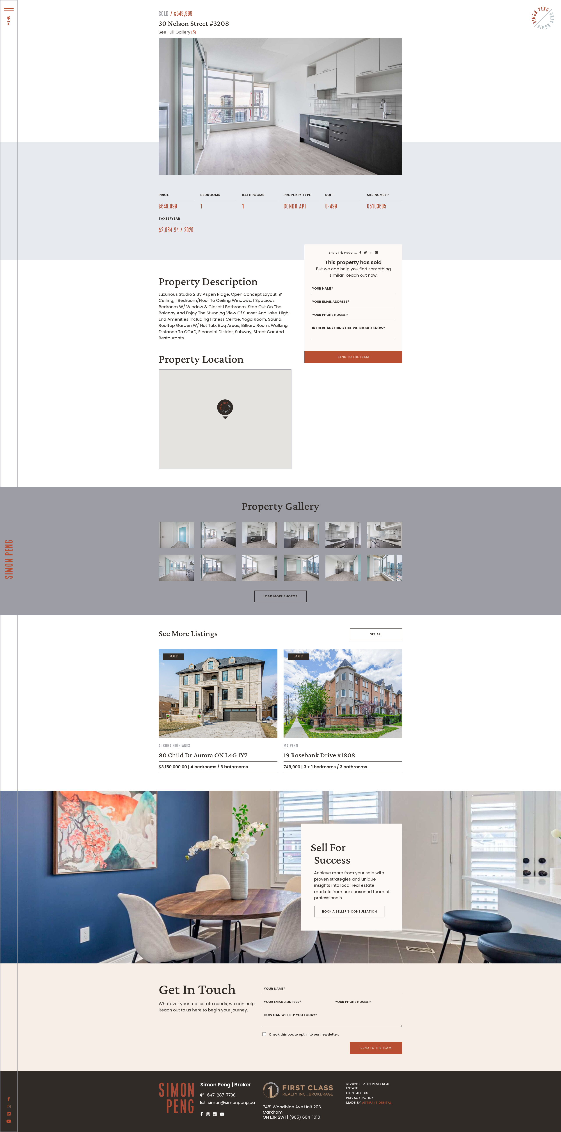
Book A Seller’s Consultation (349, 911)
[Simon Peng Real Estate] (8, 544)
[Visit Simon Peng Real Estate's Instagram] (9, 1107)
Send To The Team (353, 357)
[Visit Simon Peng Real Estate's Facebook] (9, 1100)
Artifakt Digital (376, 1103)
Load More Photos (280, 596)
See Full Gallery (175, 32)
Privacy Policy (360, 1098)
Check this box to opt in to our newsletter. (304, 1034)
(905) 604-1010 (304, 1117)
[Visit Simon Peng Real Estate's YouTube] (9, 1122)
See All (376, 634)
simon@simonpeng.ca (231, 1102)
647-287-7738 (221, 1095)
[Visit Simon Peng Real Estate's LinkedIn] (9, 1114)
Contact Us (357, 1093)
